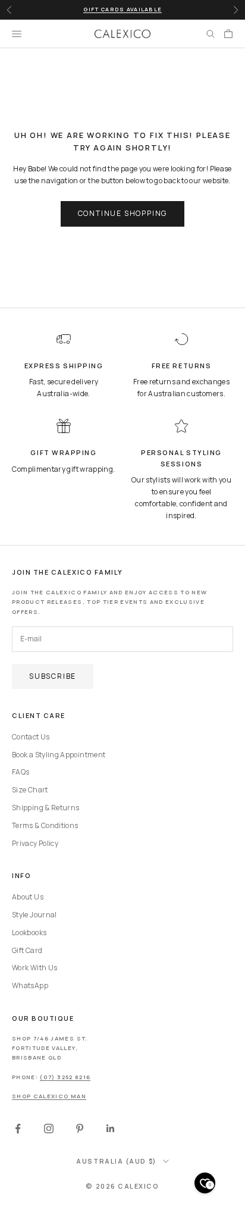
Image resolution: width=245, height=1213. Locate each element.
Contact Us (31, 737)
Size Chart (30, 790)
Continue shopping (123, 213)
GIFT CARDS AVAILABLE (122, 9)
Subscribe (52, 676)
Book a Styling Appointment (58, 755)
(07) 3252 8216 (65, 1077)
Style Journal (34, 915)
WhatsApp (30, 985)
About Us (27, 897)
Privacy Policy (35, 843)
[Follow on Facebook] (18, 1128)
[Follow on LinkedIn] (111, 1128)
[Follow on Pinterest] (80, 1128)
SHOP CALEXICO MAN (49, 1096)
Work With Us (34, 968)
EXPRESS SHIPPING (63, 365)
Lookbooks (29, 932)
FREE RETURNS (181, 365)
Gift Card (27, 950)
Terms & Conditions (45, 825)
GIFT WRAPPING (63, 452)
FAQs (20, 772)
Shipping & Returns (45, 808)
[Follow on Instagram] (49, 1128)
